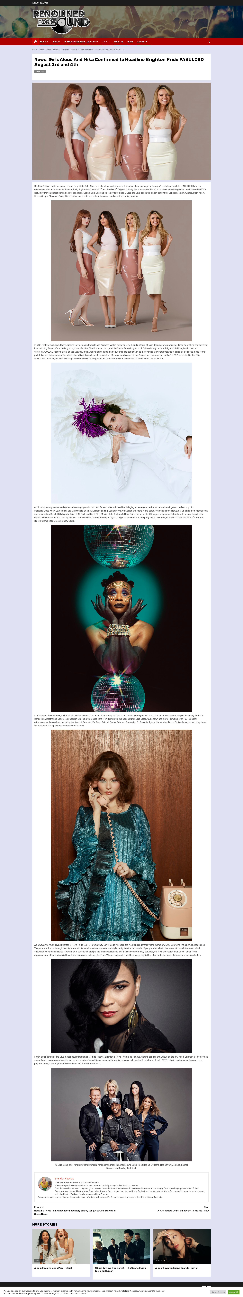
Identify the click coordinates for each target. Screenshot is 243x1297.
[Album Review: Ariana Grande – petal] (182, 1246)
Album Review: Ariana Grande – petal (176, 1268)
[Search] (209, 41)
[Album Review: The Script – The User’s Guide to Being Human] (121, 1246)
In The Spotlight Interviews (80, 42)
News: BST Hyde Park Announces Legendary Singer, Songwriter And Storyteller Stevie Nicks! (75, 1210)
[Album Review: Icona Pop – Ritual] (61, 1246)
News (130, 42)
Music (43, 42)
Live (55, 42)
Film (105, 42)
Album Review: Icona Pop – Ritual (53, 1268)
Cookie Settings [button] (218, 1292)
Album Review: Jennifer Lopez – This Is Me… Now (183, 1209)
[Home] (35, 42)
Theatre (118, 42)
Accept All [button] (233, 1292)
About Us (142, 42)
